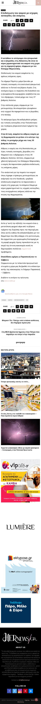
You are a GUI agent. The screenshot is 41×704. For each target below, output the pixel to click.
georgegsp (20, 342)
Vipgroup (26, 700)
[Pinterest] (25, 691)
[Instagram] (20, 691)
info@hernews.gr (24, 680)
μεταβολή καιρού (19, 300)
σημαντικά (26, 249)
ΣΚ (27, 300)
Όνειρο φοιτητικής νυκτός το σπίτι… (15, 382)
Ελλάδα (3, 10)
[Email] (31, 691)
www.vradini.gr (9, 281)
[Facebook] (9, 691)
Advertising (20, 702)
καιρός (10, 300)
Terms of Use (34, 700)
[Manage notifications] (36, 699)
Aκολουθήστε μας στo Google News (18, 294)
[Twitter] (14, 691)
